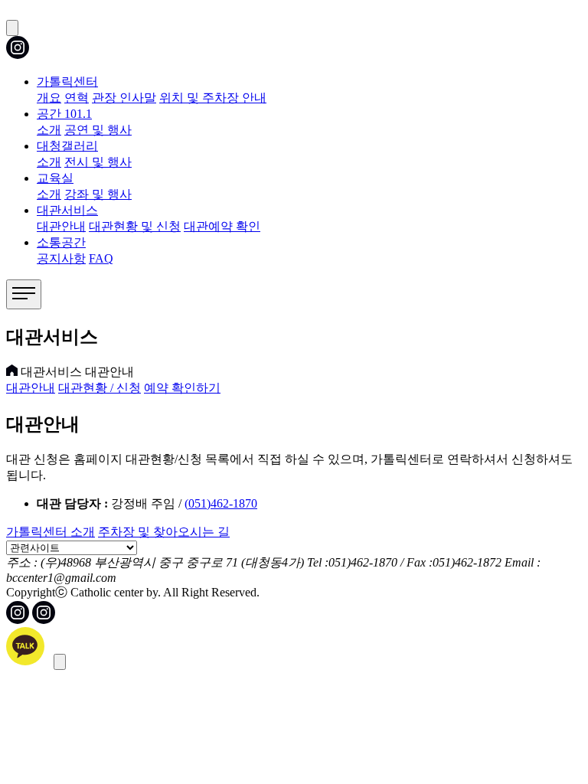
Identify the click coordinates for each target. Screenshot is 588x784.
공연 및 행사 (98, 129)
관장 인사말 (124, 97)
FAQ (101, 258)
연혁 (76, 97)
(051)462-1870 (221, 503)
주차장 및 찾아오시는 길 (164, 531)
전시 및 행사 (98, 161)
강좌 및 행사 (98, 194)
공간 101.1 (64, 113)
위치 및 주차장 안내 (212, 97)
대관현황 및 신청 (135, 226)
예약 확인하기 (182, 387)
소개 (49, 129)
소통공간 (61, 242)
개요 (49, 97)
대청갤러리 (67, 145)
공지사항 (61, 258)
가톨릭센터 (67, 81)
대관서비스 (67, 210)
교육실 (55, 178)
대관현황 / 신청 (99, 387)
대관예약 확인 (222, 226)
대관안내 (61, 226)
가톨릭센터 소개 (50, 531)
